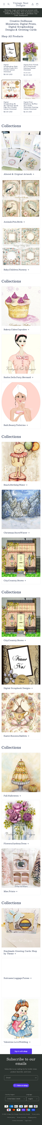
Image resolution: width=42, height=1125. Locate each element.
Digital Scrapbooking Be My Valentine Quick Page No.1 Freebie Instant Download (11, 105)
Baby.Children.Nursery (15, 269)
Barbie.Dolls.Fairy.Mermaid (17, 377)
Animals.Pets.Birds (13, 222)
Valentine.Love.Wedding (16, 1042)
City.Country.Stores (14, 580)
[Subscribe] (35, 1077)
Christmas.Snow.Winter (15, 532)
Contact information (17, 1120)
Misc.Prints (9, 891)
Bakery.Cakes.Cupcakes (15, 329)
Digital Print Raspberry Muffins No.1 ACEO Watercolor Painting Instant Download (31, 105)
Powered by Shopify (24, 1114)
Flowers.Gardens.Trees (15, 843)
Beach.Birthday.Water (14, 485)
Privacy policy (36, 1114)
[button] (4, 4)
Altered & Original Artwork (18, 174)
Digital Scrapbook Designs (17, 688)
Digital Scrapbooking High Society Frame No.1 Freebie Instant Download (11, 68)
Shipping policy (32, 1117)
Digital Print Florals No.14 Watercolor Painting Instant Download (31, 67)
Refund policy (11, 1117)
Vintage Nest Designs (13, 1114)
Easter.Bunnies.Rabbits (15, 736)
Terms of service (21, 1117)
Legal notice (28, 1120)
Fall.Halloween (11, 795)
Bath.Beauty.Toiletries (15, 425)
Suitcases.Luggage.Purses (16, 978)
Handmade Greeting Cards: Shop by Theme (20, 952)
